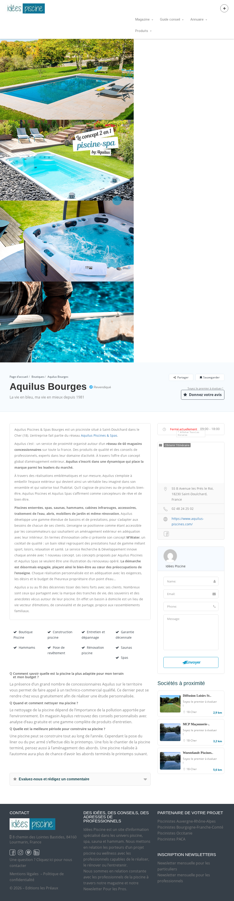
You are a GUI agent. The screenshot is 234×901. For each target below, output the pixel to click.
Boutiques (38, 377)
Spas (124, 657)
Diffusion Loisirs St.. (197, 695)
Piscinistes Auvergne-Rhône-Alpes (186, 821)
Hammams (27, 647)
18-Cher (191, 712)
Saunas (126, 647)
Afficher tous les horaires (188, 433)
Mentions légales (24, 873)
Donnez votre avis (205, 394)
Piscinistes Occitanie (174, 833)
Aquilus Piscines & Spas (99, 435)
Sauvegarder (211, 377)
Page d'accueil (19, 377)
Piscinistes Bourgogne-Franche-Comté (190, 827)
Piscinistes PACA (171, 839)
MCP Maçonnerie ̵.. (196, 724)
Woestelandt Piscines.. (198, 753)
